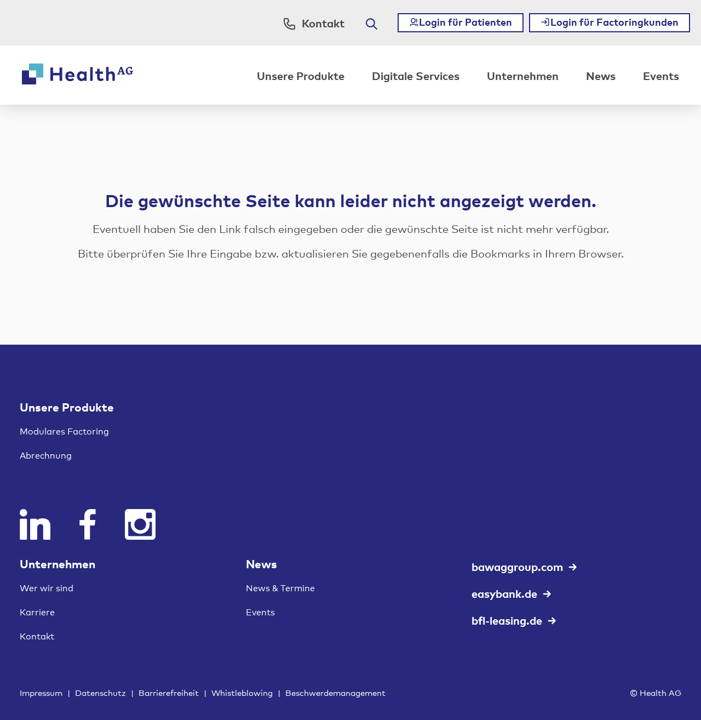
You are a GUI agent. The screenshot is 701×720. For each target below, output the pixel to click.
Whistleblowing (242, 692)
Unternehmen (523, 75)
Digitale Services (415, 75)
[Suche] (371, 23)
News (601, 75)
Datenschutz (100, 692)
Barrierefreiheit (169, 692)
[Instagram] (140, 524)
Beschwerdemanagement (335, 692)
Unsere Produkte (300, 75)
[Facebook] (87, 524)
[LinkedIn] (35, 524)
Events (661, 75)
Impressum (41, 692)
